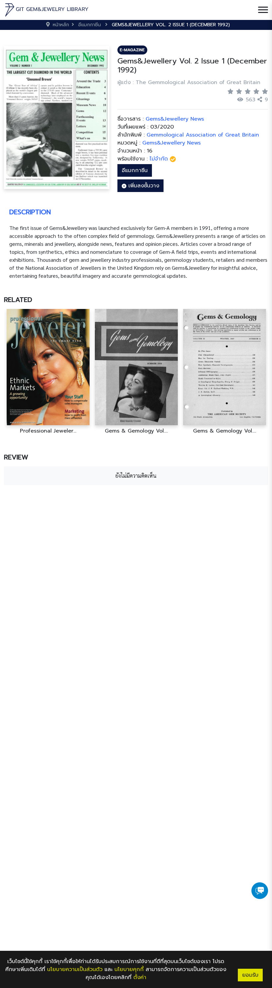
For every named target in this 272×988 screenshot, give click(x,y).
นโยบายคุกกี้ (129, 969)
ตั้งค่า (139, 977)
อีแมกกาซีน (135, 170)
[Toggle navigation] (263, 10)
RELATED (18, 300)
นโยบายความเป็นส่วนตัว (74, 969)
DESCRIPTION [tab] (30, 212)
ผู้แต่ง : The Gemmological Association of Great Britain (188, 82)
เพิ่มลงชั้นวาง (142, 186)
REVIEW (16, 457)
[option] (48, 371)
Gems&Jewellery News (171, 143)
